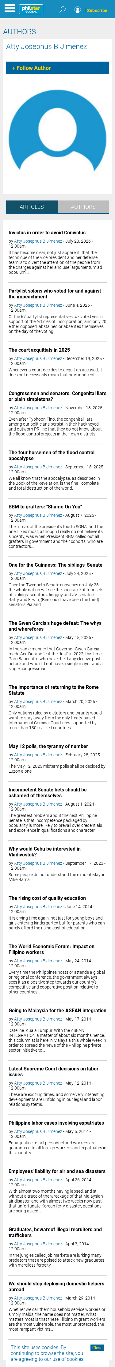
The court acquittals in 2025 (39, 350)
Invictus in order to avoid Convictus (47, 233)
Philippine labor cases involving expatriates (56, 1123)
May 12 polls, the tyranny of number (48, 746)
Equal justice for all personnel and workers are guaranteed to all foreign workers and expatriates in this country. (57, 1147)
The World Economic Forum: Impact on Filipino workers (51, 949)
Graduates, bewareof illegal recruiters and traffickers (55, 1232)
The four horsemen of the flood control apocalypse (51, 455)
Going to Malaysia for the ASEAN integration (57, 1010)
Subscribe (97, 10)
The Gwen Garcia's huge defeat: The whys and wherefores (55, 626)
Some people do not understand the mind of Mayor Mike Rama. (57, 877)
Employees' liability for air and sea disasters (57, 1171)
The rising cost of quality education (47, 898)
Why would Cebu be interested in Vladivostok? (45, 852)
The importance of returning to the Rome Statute (54, 690)
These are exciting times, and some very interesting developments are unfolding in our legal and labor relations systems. (57, 1099)
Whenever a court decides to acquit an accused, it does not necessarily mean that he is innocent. (55, 372)
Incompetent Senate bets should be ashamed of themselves (48, 793)
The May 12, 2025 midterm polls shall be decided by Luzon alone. (57, 769)
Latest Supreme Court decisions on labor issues (53, 1072)
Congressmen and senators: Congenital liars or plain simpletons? (57, 396)
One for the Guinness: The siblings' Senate (55, 565)
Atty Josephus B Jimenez (46, 46)
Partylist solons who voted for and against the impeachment (55, 294)
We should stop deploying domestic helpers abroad (56, 1286)
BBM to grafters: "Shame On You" (45, 507)
